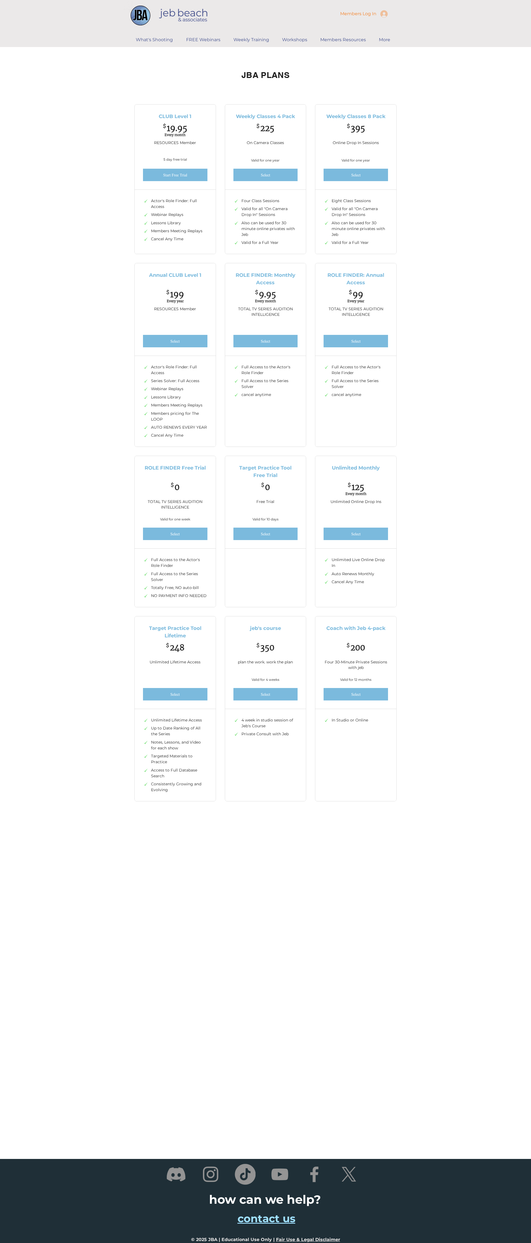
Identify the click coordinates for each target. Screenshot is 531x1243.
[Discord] (176, 1174)
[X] (349, 1174)
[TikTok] (245, 1174)
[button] (253, 40)
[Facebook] (314, 1174)
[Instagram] (210, 1174)
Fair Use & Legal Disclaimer (308, 1239)
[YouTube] (279, 1174)
